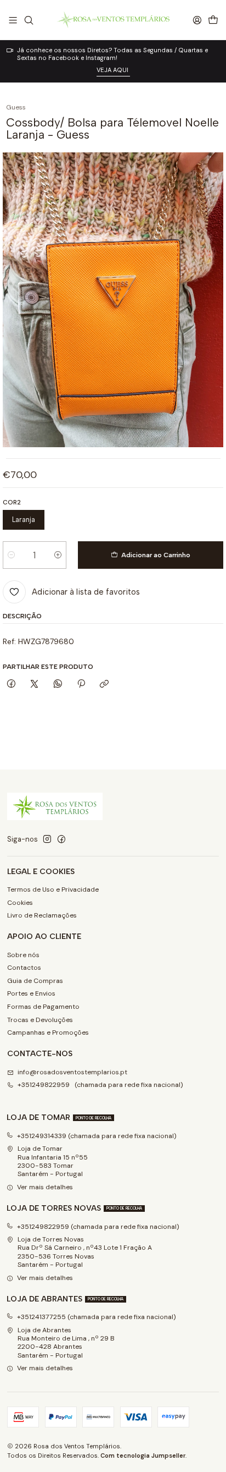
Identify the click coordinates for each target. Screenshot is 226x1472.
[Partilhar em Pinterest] (81, 684)
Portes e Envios (31, 993)
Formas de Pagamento (43, 1006)
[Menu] (13, 20)
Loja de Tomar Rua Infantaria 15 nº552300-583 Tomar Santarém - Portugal (53, 1161)
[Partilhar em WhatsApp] (58, 684)
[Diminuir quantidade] (11, 555)
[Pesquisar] (28, 20)
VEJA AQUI (113, 70)
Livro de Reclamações (42, 915)
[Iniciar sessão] (197, 20)
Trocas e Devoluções (40, 1019)
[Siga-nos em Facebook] (61, 839)
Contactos (24, 967)
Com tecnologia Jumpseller (142, 1455)
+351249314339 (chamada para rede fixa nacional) (97, 1136)
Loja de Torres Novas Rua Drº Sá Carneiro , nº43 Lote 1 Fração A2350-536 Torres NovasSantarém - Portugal (85, 1252)
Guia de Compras (35, 980)
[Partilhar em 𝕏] (34, 684)
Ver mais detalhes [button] (45, 1187)
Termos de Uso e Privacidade (53, 889)
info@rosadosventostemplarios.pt (72, 1072)
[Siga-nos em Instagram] (47, 839)
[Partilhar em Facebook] (11, 684)
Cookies (20, 902)
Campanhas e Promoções (48, 1032)
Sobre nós (23, 955)
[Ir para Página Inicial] (113, 19)
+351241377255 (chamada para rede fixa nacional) (96, 1316)
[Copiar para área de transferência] (104, 684)
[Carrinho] (213, 20)
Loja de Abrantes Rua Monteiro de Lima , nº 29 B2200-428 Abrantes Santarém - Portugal (66, 1343)
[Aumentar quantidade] (58, 555)
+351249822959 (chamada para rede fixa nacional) (100, 1084)
